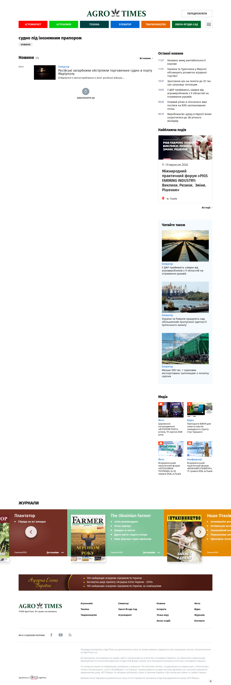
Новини (161, 603)
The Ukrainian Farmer (131, 515)
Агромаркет (33, 24)
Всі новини (145, 58)
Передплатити (197, 13)
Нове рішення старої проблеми (132, 539)
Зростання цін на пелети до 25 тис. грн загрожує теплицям (189, 83)
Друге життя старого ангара (130, 534)
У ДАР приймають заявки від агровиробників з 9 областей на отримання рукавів (188, 93)
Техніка (94, 24)
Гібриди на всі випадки (32, 521)
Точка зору (163, 615)
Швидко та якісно (124, 530)
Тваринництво (156, 24)
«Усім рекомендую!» (126, 521)
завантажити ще (86, 98)
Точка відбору (122, 526)
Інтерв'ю (161, 609)
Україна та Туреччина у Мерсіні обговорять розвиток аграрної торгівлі (187, 72)
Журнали (199, 615)
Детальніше (149, 552)
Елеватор (125, 24)
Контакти (199, 620)
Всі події (206, 208)
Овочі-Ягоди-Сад (186, 24)
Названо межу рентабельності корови (186, 62)
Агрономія (63, 24)
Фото (197, 603)
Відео (197, 609)
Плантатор (24, 515)
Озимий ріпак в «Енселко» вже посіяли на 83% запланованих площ (187, 105)
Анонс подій (163, 620)
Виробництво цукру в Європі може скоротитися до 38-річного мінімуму (189, 117)
